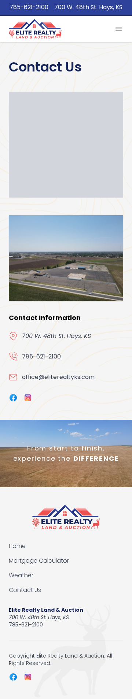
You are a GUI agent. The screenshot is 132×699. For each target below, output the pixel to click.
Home (17, 546)
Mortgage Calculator (39, 560)
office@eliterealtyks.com (58, 377)
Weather (21, 575)
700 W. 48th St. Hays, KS (88, 7)
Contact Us (25, 590)
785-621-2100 (29, 7)
